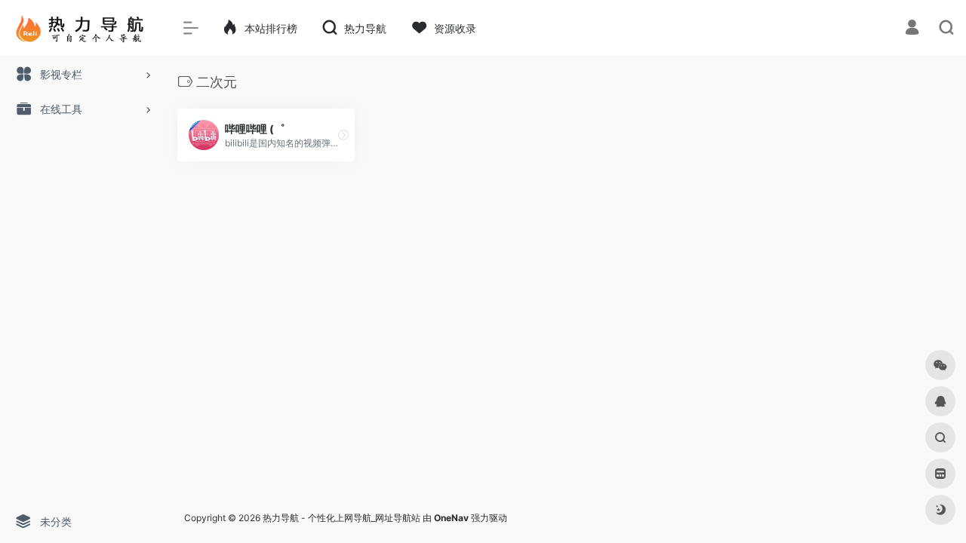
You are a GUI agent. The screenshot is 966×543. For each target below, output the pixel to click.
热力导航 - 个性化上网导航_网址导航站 (341, 517)
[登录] (912, 29)
